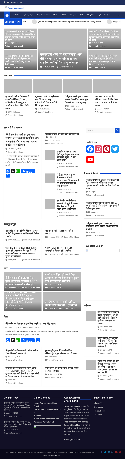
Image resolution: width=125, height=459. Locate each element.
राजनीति (63, 15)
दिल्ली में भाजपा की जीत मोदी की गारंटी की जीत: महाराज (62, 135)
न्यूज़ (99, 15)
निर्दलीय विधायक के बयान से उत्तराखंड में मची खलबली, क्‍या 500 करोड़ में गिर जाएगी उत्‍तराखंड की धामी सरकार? (68, 180)
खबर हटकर (90, 15)
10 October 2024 (65, 163)
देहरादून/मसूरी (27, 15)
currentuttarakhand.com (68, 167)
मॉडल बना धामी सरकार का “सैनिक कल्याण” (59, 232)
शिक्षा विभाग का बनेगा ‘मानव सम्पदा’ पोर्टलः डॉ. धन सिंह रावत (62, 369)
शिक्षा (81, 15)
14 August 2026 (14, 287)
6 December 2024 (54, 357)
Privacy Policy (99, 411)
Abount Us (98, 403)
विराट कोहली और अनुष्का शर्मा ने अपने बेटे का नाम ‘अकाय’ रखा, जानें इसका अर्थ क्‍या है (108, 342)
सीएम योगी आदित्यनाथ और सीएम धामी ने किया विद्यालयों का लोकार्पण (21, 352)
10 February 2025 (14, 327)
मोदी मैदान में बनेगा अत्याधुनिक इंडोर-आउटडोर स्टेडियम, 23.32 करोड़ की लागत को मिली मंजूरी (21, 281)
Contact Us (98, 407)
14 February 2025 (14, 149)
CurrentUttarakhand (15, 46)
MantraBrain (55, 455)
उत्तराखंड (16, 15)
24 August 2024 (65, 189)
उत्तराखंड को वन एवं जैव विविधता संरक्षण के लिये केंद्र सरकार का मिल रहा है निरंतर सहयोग (106, 101)
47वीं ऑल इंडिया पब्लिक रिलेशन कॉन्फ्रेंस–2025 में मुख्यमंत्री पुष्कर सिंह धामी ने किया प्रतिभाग (62, 278)
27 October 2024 (106, 327)
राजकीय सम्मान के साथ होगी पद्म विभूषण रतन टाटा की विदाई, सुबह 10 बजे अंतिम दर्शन (68, 155)
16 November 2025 (15, 305)
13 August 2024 (65, 212)
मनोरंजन (107, 15)
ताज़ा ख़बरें (72, 15)
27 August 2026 (103, 109)
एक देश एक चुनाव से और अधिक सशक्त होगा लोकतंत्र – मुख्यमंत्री (61, 303)
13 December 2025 (54, 284)
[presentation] (40, 50)
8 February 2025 (53, 140)
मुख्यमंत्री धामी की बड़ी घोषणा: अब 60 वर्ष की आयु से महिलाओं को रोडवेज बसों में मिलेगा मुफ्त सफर (19, 58)
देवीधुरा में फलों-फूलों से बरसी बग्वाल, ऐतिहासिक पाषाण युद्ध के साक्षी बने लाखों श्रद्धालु (76, 99)
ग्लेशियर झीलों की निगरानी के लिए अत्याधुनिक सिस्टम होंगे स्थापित (58, 249)
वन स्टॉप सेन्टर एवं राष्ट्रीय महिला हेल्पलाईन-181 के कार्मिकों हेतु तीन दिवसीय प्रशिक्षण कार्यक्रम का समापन (108, 318)
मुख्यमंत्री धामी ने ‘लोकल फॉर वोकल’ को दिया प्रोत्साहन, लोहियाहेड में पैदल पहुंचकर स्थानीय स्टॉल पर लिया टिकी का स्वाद (20, 35)
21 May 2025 (52, 308)
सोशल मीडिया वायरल (43, 15)
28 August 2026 (13, 43)
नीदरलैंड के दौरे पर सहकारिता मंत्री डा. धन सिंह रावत (30, 323)
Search (117, 130)
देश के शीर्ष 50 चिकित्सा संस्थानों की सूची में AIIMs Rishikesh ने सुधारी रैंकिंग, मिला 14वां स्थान (67, 204)
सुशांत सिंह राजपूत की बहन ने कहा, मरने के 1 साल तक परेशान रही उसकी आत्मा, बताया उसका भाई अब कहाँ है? (108, 367)
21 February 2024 (106, 350)
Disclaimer (98, 415)
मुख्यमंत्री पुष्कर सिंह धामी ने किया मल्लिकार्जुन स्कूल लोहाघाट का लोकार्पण (61, 352)
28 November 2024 (15, 380)
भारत (55, 15)
